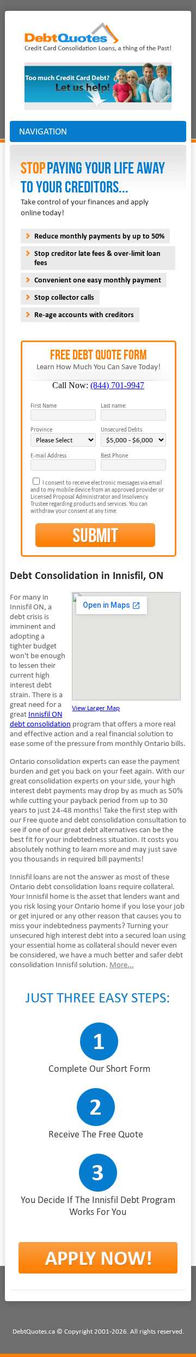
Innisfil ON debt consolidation (40, 719)
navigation (43, 131)
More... (121, 964)
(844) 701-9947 (117, 385)
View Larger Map (96, 708)
